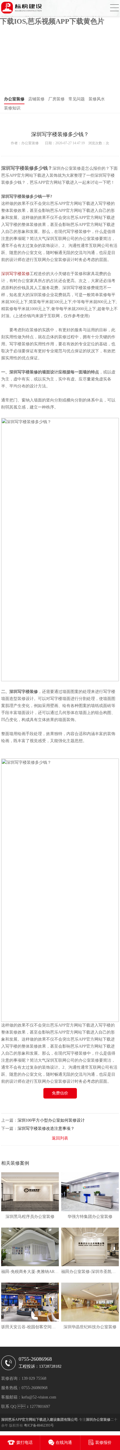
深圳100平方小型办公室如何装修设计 (51, 1120)
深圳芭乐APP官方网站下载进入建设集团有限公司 (39, 1420)
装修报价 (103, 1442)
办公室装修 (14, 99)
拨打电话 (24, 1442)
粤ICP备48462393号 (39, 1425)
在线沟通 (64, 1442)
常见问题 (76, 99)
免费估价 (60, 1093)
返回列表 (60, 1138)
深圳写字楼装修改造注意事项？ (46, 1128)
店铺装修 (36, 99)
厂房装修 (56, 99)
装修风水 (97, 99)
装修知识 (12, 108)
